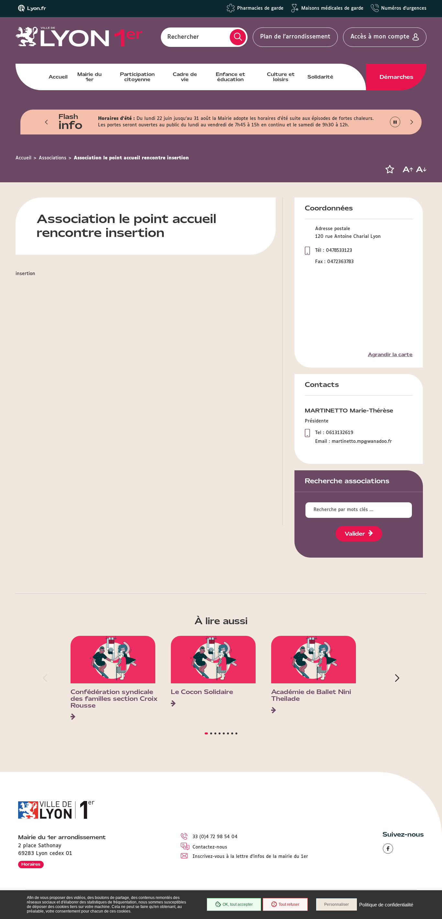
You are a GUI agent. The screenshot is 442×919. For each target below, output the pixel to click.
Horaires (30, 864)
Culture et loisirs (281, 77)
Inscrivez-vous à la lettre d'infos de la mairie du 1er (250, 856)
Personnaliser (336, 904)
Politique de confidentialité (386, 904)
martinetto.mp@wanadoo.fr (362, 441)
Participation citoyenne (137, 77)
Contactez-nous (210, 847)
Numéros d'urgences (403, 8)
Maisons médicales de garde (332, 8)
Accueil (58, 77)
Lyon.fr (36, 8)
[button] (46, 122)
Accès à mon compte (379, 37)
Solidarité (320, 77)
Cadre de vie (185, 77)
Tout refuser (289, 904)
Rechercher (183, 37)
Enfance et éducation (230, 77)
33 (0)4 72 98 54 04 (215, 837)
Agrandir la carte (390, 354)
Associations (52, 158)
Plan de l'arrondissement (295, 37)
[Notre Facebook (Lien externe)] (388, 848)
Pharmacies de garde (260, 8)
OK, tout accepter (238, 904)
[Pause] (395, 122)
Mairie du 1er (89, 77)
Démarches (396, 77)
